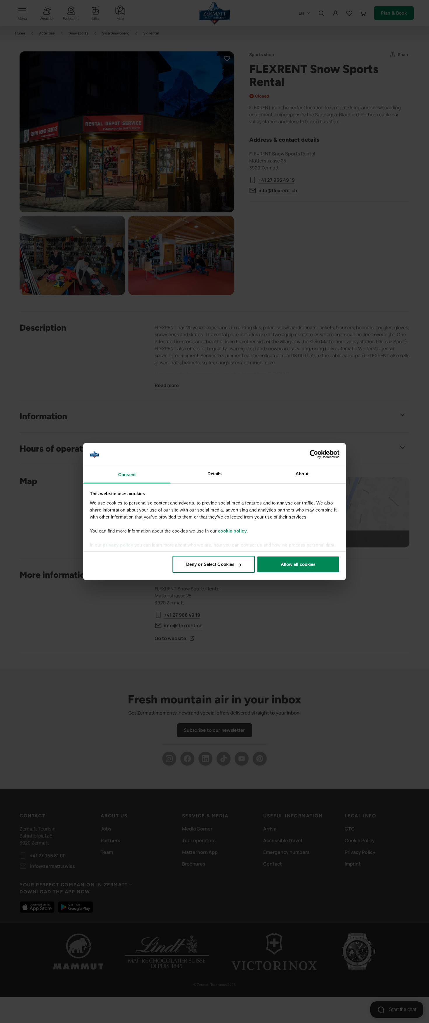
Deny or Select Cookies (210, 564)
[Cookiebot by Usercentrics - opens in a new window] (313, 454)
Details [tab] (214, 473)
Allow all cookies (298, 564)
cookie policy (232, 530)
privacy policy (118, 544)
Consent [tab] (127, 474)
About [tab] (302, 473)
